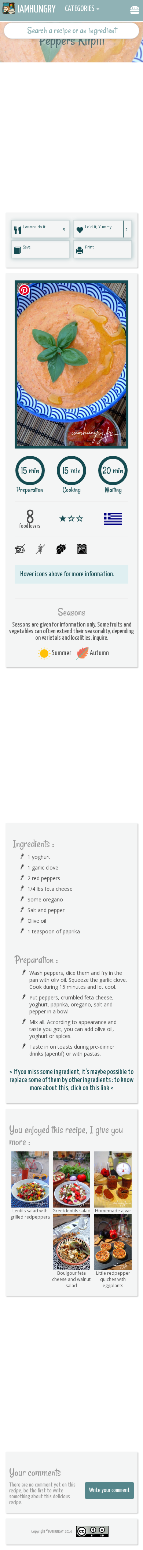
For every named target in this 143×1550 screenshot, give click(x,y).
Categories (80, 8)
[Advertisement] (71, 134)
